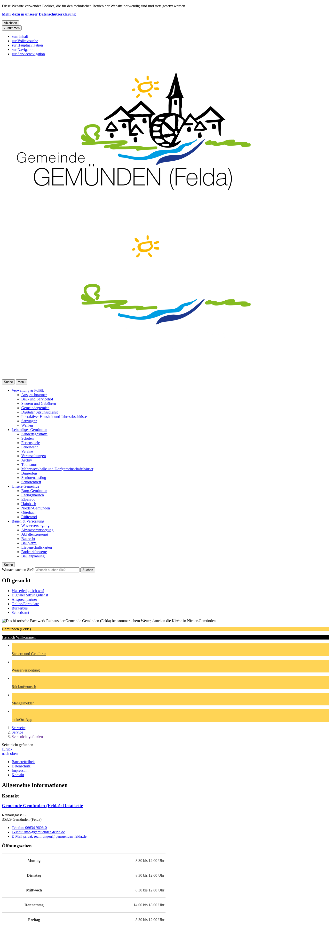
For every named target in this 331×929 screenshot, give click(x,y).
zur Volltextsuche (25, 41)
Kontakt (18, 775)
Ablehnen (10, 23)
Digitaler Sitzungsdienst (39, 412)
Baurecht (28, 539)
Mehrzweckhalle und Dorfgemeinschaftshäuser (57, 469)
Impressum (20, 770)
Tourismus (29, 464)
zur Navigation (23, 49)
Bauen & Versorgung (28, 521)
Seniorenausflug (33, 478)
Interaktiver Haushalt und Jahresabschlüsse (54, 416)
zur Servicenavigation (28, 54)
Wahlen (27, 425)
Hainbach (28, 504)
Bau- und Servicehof (37, 399)
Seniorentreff (31, 482)
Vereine (27, 451)
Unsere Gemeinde (25, 486)
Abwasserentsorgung (37, 530)
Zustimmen (12, 28)
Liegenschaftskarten (36, 547)
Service (17, 732)
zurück (7, 749)
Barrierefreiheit (23, 762)
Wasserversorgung (35, 525)
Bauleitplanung (33, 556)
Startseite (18, 728)
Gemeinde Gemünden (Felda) (42, 805)
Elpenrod (28, 499)
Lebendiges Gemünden (29, 430)
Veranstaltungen (33, 456)
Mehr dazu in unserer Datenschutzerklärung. (39, 14)
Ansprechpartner (34, 395)
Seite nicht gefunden (27, 736)
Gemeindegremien (35, 408)
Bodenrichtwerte (34, 552)
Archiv (26, 460)
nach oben (10, 753)
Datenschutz (21, 766)
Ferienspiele (30, 443)
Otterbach (28, 512)
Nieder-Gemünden (35, 508)
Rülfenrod (29, 517)
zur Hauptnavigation (27, 45)
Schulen (27, 438)
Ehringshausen (32, 495)
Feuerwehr (29, 447)
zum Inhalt (20, 36)
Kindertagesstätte (34, 434)
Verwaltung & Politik (28, 390)
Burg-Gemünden (34, 491)
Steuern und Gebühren (38, 403)
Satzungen (29, 421)
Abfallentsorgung (34, 534)
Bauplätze (29, 543)
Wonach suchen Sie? (18, 570)
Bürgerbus (29, 473)
